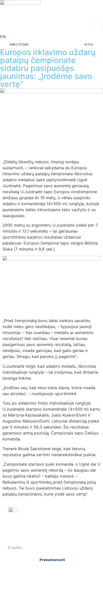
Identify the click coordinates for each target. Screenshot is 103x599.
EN (3, 37)
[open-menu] (97, 25)
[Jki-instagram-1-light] (39, 536)
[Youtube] (64, 536)
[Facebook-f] (14, 536)
